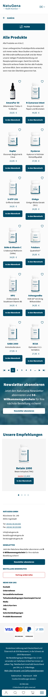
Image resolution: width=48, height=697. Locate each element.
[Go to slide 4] (28, 495)
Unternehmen (9, 590)
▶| (44, 370)
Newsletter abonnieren (24, 411)
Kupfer (12, 151)
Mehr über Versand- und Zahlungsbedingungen (24, 670)
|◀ (4, 370)
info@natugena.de (10, 532)
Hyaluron (35, 151)
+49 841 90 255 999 (13, 527)
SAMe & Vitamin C (13, 247)
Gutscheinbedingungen (13, 613)
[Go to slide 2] (21, 495)
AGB (35, 675)
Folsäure (35, 247)
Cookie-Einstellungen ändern (24, 679)
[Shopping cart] (33, 693)
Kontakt (6, 587)
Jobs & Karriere (10, 605)
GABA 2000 (12, 343)
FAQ (4, 609)
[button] (15, 692)
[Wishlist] (24, 693)
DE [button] (41, 7)
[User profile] (6, 692)
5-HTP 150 (13, 199)
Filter (27, 26)
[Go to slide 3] (25, 495)
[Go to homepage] (11, 6)
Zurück (10, 18)
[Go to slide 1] (18, 495)
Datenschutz (16, 675)
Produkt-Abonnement (12, 616)
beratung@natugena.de (13, 538)
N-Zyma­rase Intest (35, 102)
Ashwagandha (35, 295)
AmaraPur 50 (12, 102)
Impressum (27, 675)
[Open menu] (42, 692)
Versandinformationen (13, 594)
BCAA (35, 343)
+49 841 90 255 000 (13, 524)
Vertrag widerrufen (24, 575)
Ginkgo (35, 199)
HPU (13, 295)
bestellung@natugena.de (13, 535)
